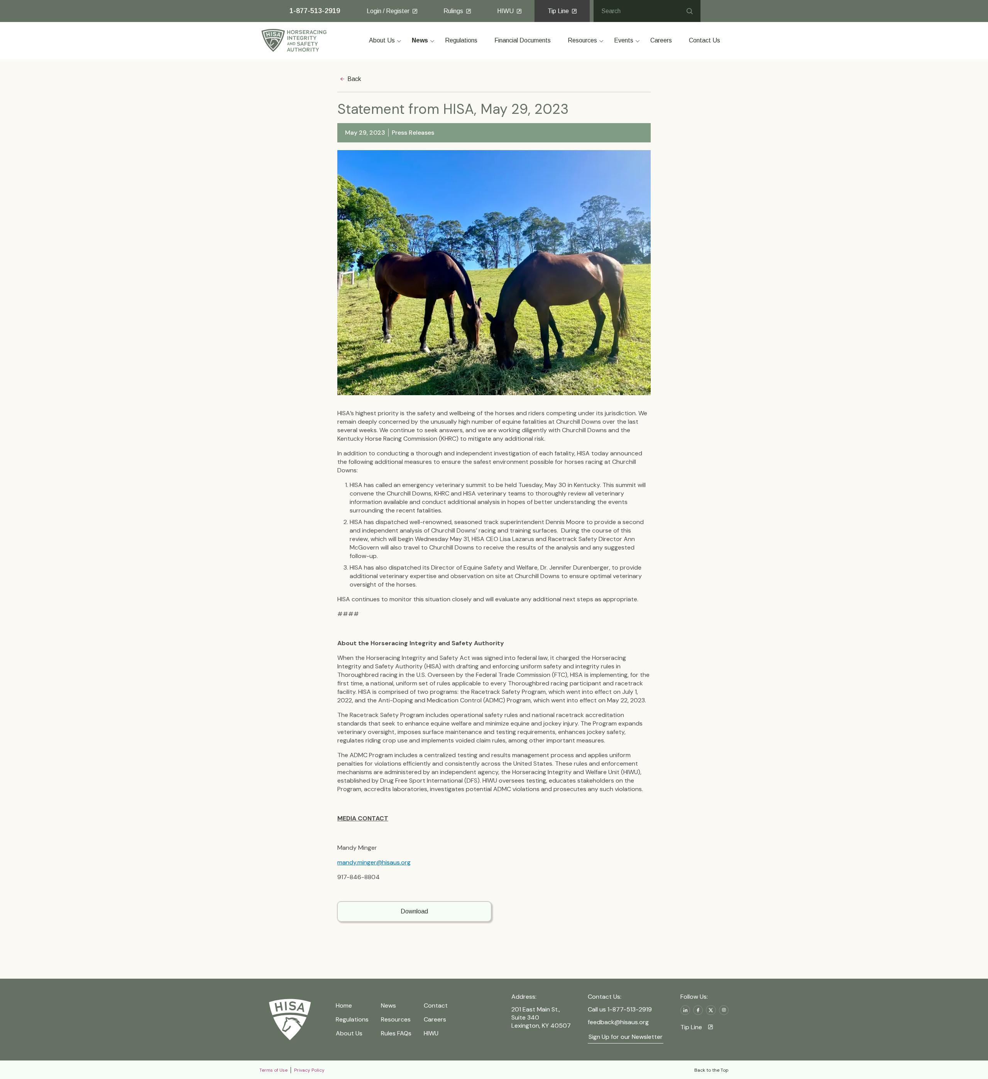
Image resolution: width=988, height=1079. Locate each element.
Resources (396, 1019)
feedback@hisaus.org (618, 1022)
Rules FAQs (396, 1033)
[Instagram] (723, 1010)
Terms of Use (273, 1070)
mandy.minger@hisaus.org (374, 862)
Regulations (352, 1019)
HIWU (505, 11)
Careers (435, 1019)
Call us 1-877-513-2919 (620, 1009)
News (388, 1005)
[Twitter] (710, 1010)
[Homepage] (289, 1019)
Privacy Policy (309, 1070)
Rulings (453, 11)
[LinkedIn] (685, 1010)
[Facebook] (698, 1010)
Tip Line (558, 11)
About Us (349, 1033)
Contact (436, 1005)
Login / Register (388, 11)
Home (344, 1005)
